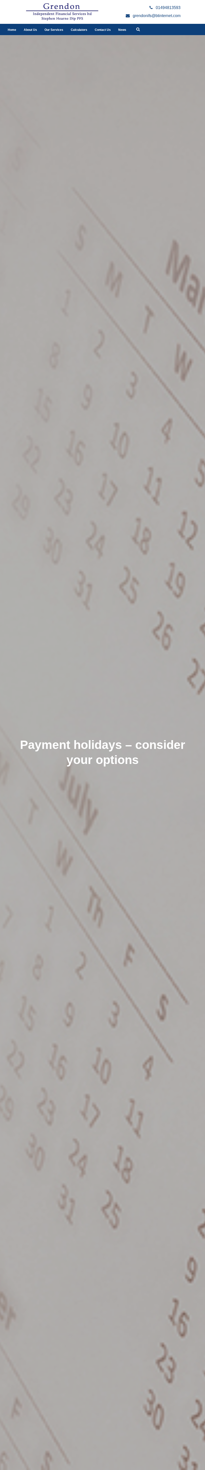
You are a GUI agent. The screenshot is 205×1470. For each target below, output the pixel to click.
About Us (30, 30)
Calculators (79, 30)
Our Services (53, 30)
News (122, 30)
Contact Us (103, 30)
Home (12, 30)
